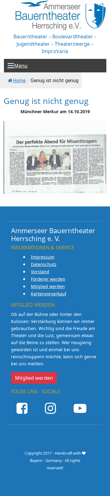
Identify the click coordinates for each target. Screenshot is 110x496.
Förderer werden (48, 279)
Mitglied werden (48, 286)
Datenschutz (44, 264)
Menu (17, 65)
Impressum (42, 257)
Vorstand (40, 272)
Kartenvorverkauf (48, 294)
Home (19, 80)
